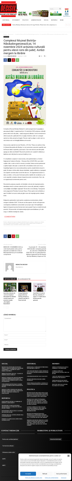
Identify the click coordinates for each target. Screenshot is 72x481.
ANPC (3, 465)
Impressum (63, 477)
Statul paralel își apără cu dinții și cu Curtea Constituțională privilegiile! (37, 384)
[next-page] (7, 307)
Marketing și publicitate (50, 430)
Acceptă (28, 474)
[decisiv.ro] (8, 9)
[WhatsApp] (17, 60)
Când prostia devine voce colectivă (37, 376)
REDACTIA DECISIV (12, 56)
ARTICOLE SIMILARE (10, 279)
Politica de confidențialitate (51, 477)
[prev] (66, 25)
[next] (69, 25)
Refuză (45, 474)
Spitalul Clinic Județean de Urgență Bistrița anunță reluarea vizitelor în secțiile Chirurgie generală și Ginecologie (12, 391)
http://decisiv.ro (19, 267)
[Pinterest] (13, 60)
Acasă (5, 34)
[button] (68, 456)
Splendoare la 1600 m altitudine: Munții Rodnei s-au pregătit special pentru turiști (12, 407)
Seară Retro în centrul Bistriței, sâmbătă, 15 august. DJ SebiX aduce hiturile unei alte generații (39, 296)
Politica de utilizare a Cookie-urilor (33, 477)
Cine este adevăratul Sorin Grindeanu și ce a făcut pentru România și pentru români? (37, 372)
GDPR (3, 459)
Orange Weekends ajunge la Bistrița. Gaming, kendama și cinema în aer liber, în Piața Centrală (23, 296)
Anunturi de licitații (55, 439)
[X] (9, 60)
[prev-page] (5, 307)
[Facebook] (5, 60)
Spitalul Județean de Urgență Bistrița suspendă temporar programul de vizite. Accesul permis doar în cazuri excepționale (12, 379)
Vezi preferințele (61, 474)
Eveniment (10, 34)
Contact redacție (10, 430)
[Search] (60, 8)
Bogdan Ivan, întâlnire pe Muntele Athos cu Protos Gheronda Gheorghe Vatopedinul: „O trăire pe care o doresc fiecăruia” (12, 369)
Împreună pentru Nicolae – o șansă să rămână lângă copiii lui (12, 374)
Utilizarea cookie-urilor (8, 452)
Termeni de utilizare (8, 446)
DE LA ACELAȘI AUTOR (24, 279)
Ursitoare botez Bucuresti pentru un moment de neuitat (60, 381)
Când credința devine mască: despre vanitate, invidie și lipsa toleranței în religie (12, 385)
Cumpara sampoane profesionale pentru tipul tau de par (60, 372)
